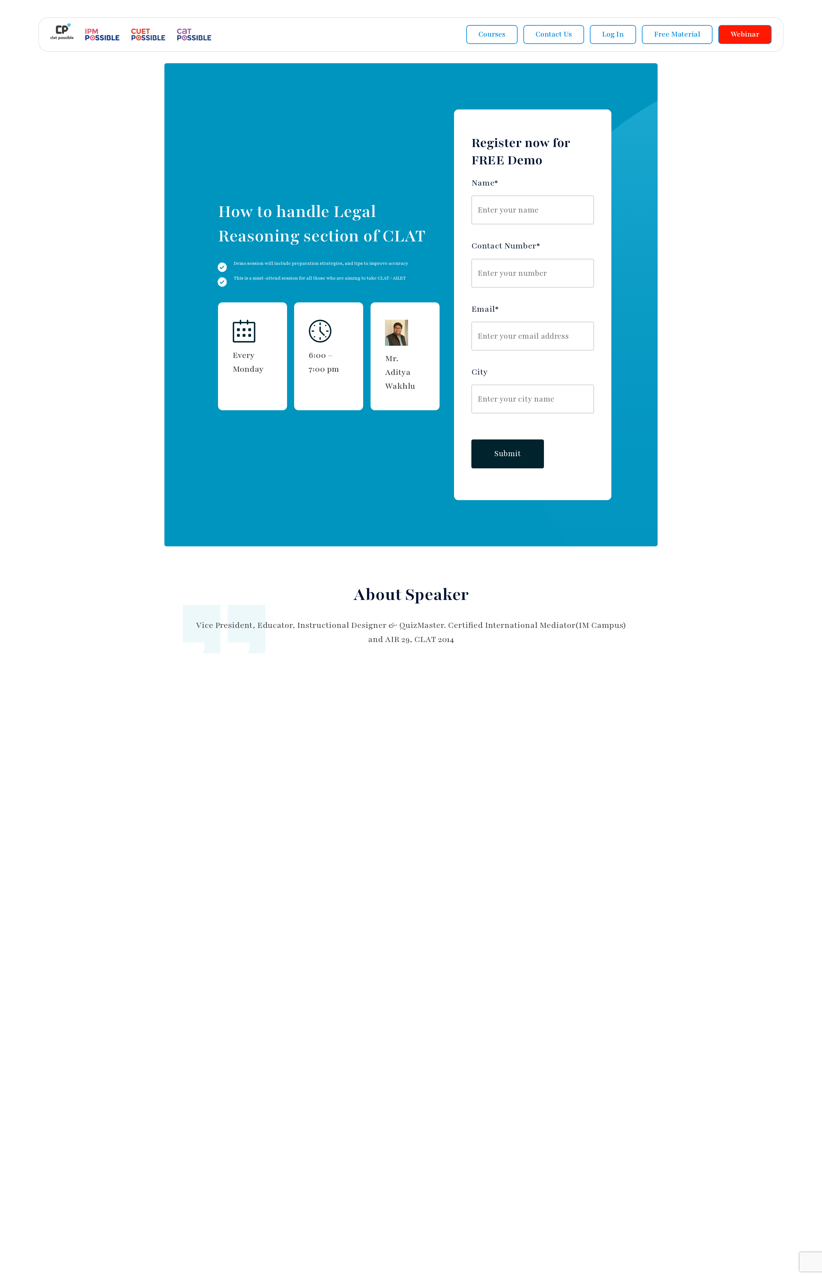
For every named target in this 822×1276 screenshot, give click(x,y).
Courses (491, 34)
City (479, 372)
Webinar (744, 34)
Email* (485, 309)
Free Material (677, 34)
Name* (484, 182)
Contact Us (554, 34)
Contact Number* (505, 245)
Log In (613, 34)
